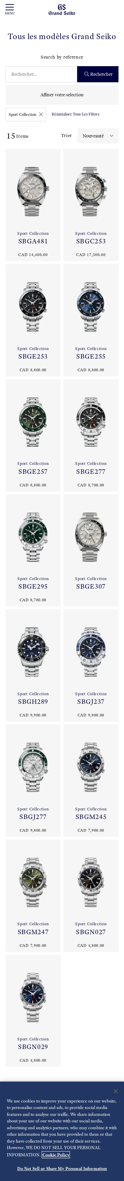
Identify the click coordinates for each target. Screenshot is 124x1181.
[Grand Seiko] (62, 9)
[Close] (115, 1091)
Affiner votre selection (62, 95)
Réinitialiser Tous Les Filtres (75, 114)
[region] (62, 1131)
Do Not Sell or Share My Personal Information (62, 1168)
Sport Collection (22, 114)
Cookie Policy (55, 1155)
